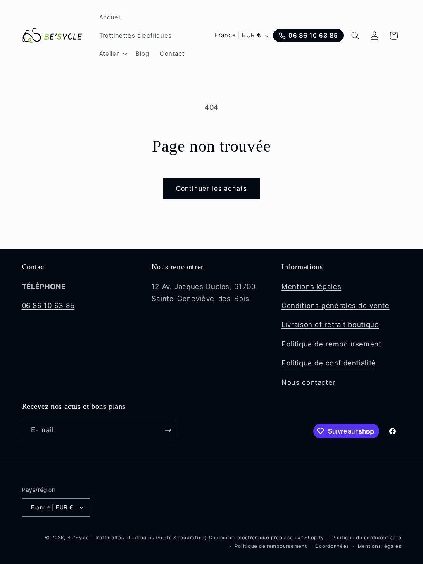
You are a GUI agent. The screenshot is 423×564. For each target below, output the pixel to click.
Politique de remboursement (331, 344)
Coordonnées (332, 546)
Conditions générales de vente (335, 305)
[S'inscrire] (167, 430)
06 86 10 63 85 (48, 305)
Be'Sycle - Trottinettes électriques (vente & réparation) (137, 537)
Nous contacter (308, 382)
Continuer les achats (211, 188)
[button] (112, 54)
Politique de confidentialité (328, 363)
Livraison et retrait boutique (330, 324)
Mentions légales (311, 286)
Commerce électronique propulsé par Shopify (266, 537)
